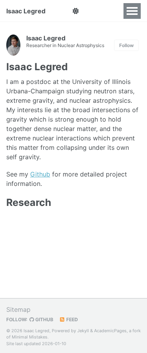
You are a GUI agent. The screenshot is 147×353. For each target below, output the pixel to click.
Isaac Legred (25, 11)
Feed (71, 319)
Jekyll (83, 330)
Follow (126, 45)
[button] (75, 11)
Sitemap (18, 309)
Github (40, 174)
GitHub (43, 319)
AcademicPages (110, 330)
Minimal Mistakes (29, 337)
